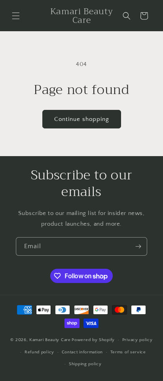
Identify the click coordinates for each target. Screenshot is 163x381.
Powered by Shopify (93, 340)
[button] (16, 16)
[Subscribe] (138, 246)
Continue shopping (81, 119)
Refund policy (39, 352)
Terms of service (128, 352)
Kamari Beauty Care (50, 340)
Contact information (82, 352)
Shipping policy (85, 364)
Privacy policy (137, 340)
